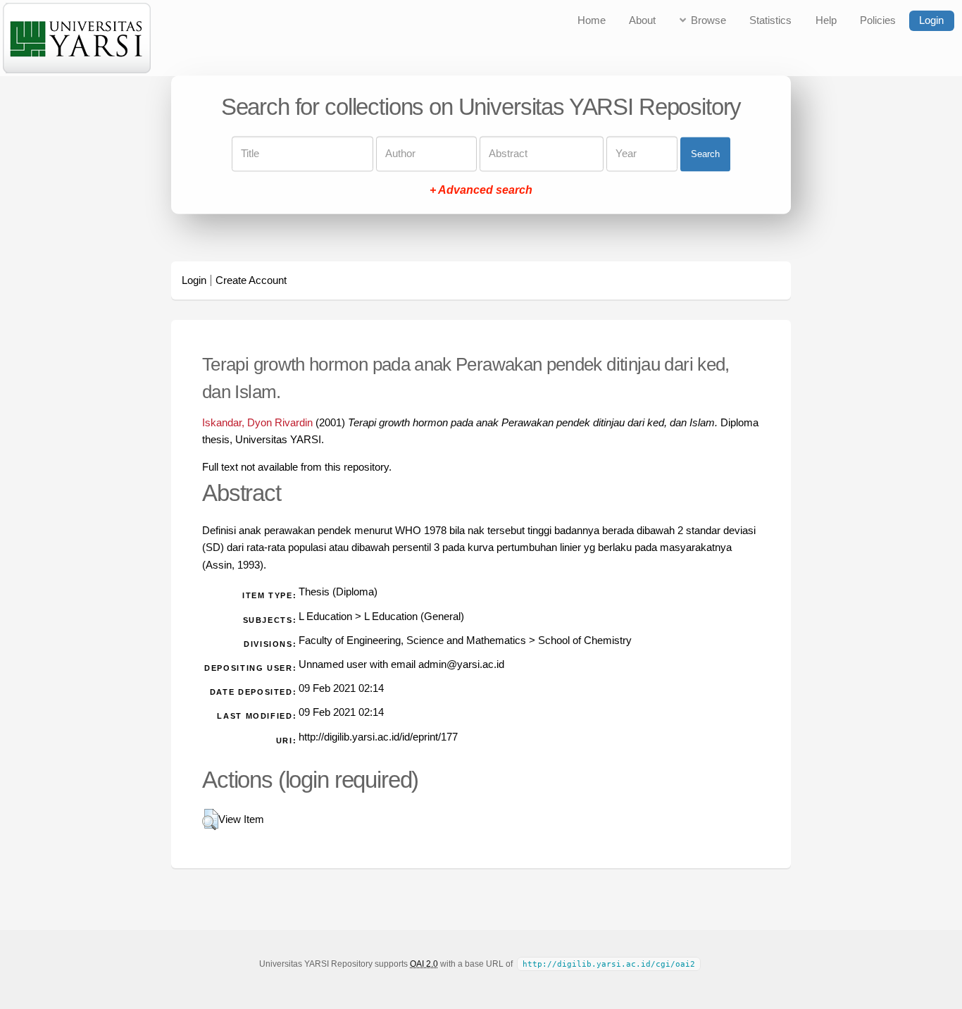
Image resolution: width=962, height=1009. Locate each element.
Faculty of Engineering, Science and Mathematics (412, 640)
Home (591, 20)
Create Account (251, 280)
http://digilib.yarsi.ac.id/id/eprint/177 (378, 737)
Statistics (770, 20)
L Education (325, 616)
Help (826, 20)
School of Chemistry (585, 640)
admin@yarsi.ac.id (461, 664)
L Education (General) (414, 616)
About (642, 20)
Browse (708, 20)
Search (705, 154)
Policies (878, 20)
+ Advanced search (481, 191)
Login (931, 20)
